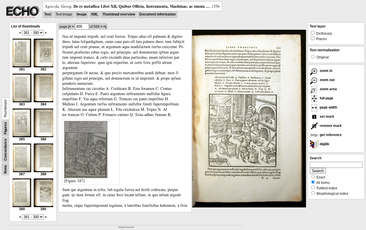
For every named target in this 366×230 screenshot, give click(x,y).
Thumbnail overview (118, 14)
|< (69, 27)
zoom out (327, 80)
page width (328, 107)
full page (326, 98)
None (5, 169)
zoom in (325, 71)
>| (104, 27)
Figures (5, 128)
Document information (157, 14)
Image (82, 14)
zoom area (328, 89)
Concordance (5, 150)
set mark (326, 117)
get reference (330, 135)
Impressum (126, 227)
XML (94, 14)
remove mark (330, 126)
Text (47, 14)
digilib (324, 144)
